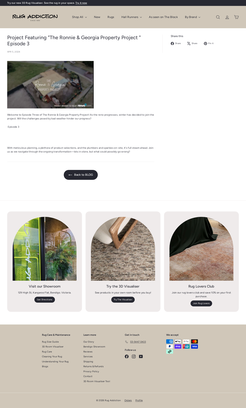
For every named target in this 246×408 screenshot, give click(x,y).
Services (88, 356)
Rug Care (47, 351)
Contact (87, 376)
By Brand (191, 17)
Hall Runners (130, 17)
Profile (139, 400)
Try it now (81, 2)
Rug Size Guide (50, 341)
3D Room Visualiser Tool (96, 381)
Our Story (88, 341)
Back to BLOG (83, 174)
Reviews (87, 351)
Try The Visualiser (123, 299)
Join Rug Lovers (201, 303)
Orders (128, 400)
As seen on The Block (163, 17)
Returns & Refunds (93, 366)
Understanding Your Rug (55, 361)
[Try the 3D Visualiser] (123, 249)
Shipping (88, 361)
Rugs (111, 17)
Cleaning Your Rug (52, 356)
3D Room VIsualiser (52, 346)
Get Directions (44, 299)
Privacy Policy (91, 371)
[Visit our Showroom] (45, 249)
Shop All (78, 17)
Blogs (45, 366)
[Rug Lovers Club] (201, 249)
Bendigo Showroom (94, 346)
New (97, 17)
